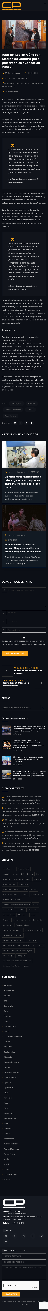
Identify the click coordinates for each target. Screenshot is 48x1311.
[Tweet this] (15, 423)
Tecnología (8, 956)
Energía (7, 1067)
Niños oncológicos (21, 920)
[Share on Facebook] (21, 423)
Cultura (33, 889)
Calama (19, 83)
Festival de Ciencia (12, 899)
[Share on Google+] (32, 423)
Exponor (7, 1082)
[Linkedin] (5, 1236)
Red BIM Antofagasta (12, 935)
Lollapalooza (9, 1113)
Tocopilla (21, 956)
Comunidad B (9, 884)
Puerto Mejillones (33, 930)
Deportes (8, 1046)
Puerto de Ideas (23, 925)
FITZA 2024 (33, 910)
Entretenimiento (11, 1072)
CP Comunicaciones (13, 73)
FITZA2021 (7, 910)
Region (7, 1159)
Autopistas (9, 990)
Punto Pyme (9, 1154)
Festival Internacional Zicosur (16, 905)
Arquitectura (23, 869)
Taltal (6, 1169)
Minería (34, 915)
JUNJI (6, 1108)
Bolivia (30, 874)
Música (6, 920)
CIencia (37, 879)
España (25, 894)
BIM (22, 874)
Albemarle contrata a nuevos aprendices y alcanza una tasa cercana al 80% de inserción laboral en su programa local (29, 773)
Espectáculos (10, 1077)
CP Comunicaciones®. (27, 1301)
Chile (28, 879)
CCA (6, 1011)
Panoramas (9, 1138)
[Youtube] (5, 1241)
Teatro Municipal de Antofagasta (18, 950)
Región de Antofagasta (13, 940)
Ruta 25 (30, 410)
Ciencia (7, 1016)
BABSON (7, 995)
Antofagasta (9, 83)
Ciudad (7, 1021)
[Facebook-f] (33, 1236)
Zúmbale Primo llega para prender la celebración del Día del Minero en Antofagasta (28, 759)
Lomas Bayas (9, 915)
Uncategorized (22, 78)
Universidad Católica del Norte (17, 961)
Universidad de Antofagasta (16, 966)
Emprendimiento (10, 894)
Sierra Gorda (9, 945)
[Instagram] (23, 1236)
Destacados (10, 78)
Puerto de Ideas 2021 (12, 930)
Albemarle (8, 985)
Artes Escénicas (10, 874)
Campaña (18, 879)
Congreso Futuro (10, 889)
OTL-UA (7, 1133)
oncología (8, 925)
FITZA (35, 905)
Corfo (24, 889)
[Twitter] (42, 1236)
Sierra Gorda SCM (26, 945)
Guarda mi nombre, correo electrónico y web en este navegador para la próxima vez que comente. (24, 643)
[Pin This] (26, 423)
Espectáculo (37, 894)
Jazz (6, 1103)
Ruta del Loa (10, 86)
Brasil (38, 874)
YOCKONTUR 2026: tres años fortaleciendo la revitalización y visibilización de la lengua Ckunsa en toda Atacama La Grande (24, 846)
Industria (8, 1098)
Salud (6, 1164)
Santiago (32, 940)
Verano (7, 1179)
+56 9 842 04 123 (13, 1223)
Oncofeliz (37, 920)
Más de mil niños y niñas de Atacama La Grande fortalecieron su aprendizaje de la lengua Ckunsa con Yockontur (29, 728)
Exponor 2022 (9, 1087)
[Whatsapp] (14, 1236)
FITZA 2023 (20, 910)
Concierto (23, 884)
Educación (8, 1057)
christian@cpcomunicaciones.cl (16, 1212)
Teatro (41, 945)
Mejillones (23, 915)
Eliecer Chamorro (31, 83)
